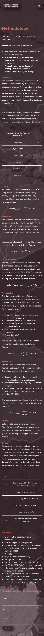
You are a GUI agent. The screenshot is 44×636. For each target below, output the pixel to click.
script (32, 485)
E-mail (5, 598)
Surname (5, 618)
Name (5, 609)
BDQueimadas (35, 222)
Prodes (10, 265)
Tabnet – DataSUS (33, 302)
